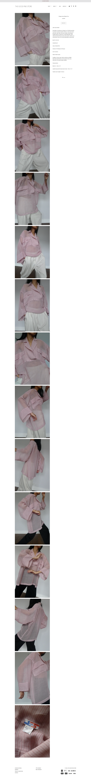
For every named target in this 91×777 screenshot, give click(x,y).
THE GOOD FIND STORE (72, 768)
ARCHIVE (64, 6)
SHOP (49, 6)
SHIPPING (16, 769)
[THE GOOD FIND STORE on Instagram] (75, 6)
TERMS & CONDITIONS (19, 771)
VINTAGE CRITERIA (18, 768)
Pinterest (39, 768)
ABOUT (54, 6)
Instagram (39, 769)
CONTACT (16, 772)
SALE (60, 6)
